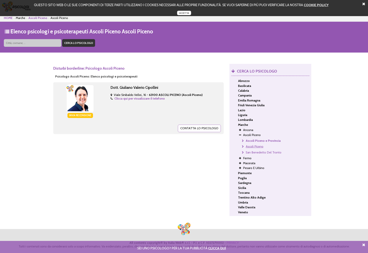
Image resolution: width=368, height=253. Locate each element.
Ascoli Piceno (37, 18)
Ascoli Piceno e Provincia (263, 141)
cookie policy (316, 5)
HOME (8, 18)
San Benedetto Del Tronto (263, 152)
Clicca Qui (217, 248)
